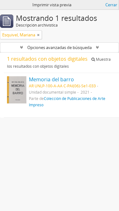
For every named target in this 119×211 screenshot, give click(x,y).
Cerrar (111, 5)
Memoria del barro (51, 79)
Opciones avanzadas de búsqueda (59, 47)
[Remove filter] (38, 35)
